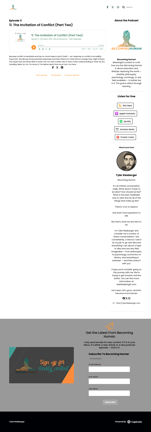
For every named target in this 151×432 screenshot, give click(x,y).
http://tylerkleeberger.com (128, 303)
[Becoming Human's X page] (111, 7)
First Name (93, 377)
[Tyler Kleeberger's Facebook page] (124, 298)
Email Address (96, 364)
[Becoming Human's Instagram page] (116, 7)
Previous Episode (72, 75)
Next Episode (41, 75)
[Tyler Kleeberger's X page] (126, 298)
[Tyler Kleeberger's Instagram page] (129, 298)
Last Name (93, 388)
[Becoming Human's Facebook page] (107, 7)
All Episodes (56, 75)
